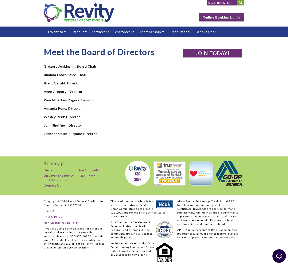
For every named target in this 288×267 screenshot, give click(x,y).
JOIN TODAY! (212, 53)
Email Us (49, 210)
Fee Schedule (89, 170)
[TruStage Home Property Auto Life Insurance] (168, 184)
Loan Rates (87, 176)
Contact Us (52, 185)
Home (48, 170)
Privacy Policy (53, 216)
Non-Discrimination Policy (61, 222)
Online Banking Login (221, 17)
